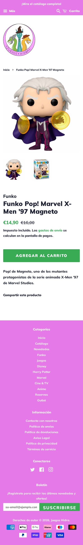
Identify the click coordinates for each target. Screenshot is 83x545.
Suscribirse (59, 507)
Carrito (74, 11)
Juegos (41, 360)
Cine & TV (41, 383)
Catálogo (41, 343)
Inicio (6, 69)
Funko (41, 355)
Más (11, 11)
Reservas (41, 394)
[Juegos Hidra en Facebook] (41, 470)
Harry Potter (41, 372)
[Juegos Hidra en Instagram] (50, 470)
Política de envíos (41, 426)
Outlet (41, 400)
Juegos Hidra (60, 520)
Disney (41, 366)
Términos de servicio (41, 449)
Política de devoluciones (41, 432)
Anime (41, 389)
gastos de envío (50, 230)
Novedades (41, 349)
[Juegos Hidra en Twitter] (32, 470)
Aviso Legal (41, 438)
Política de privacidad (41, 443)
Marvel (41, 377)
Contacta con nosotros (41, 420)
